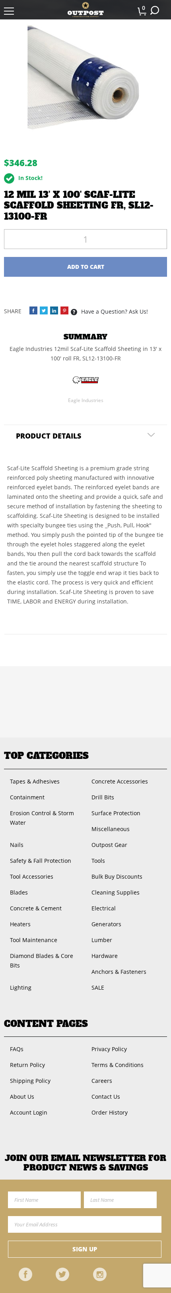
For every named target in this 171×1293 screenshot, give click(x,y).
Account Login (28, 1112)
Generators (106, 924)
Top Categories (46, 756)
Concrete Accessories (119, 781)
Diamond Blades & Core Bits (41, 960)
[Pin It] (64, 310)
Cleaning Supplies (115, 892)
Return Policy (27, 1065)
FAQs (16, 1049)
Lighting (20, 987)
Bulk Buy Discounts (116, 876)
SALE (97, 987)
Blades (19, 892)
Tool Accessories (31, 876)
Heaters (20, 924)
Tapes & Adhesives (35, 781)
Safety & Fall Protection (40, 860)
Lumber (101, 940)
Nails (16, 845)
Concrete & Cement (36, 908)
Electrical (103, 908)
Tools (98, 860)
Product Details (48, 436)
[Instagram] (100, 1274)
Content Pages (46, 1024)
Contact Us (105, 1096)
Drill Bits (102, 797)
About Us (22, 1096)
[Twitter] (62, 1274)
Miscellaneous (110, 829)
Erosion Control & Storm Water (42, 817)
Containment (27, 797)
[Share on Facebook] (33, 310)
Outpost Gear (109, 845)
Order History (109, 1112)
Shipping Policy (30, 1080)
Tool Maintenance (33, 940)
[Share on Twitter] (44, 310)
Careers (101, 1080)
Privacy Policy (109, 1049)
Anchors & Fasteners (118, 971)
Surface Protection (115, 813)
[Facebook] (25, 1274)
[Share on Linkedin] (54, 310)
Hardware (104, 956)
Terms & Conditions (117, 1065)
